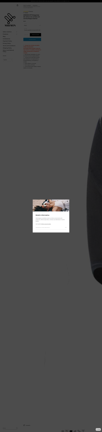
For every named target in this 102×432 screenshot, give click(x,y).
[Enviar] (65, 228)
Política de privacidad (46, 224)
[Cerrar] (67, 201)
